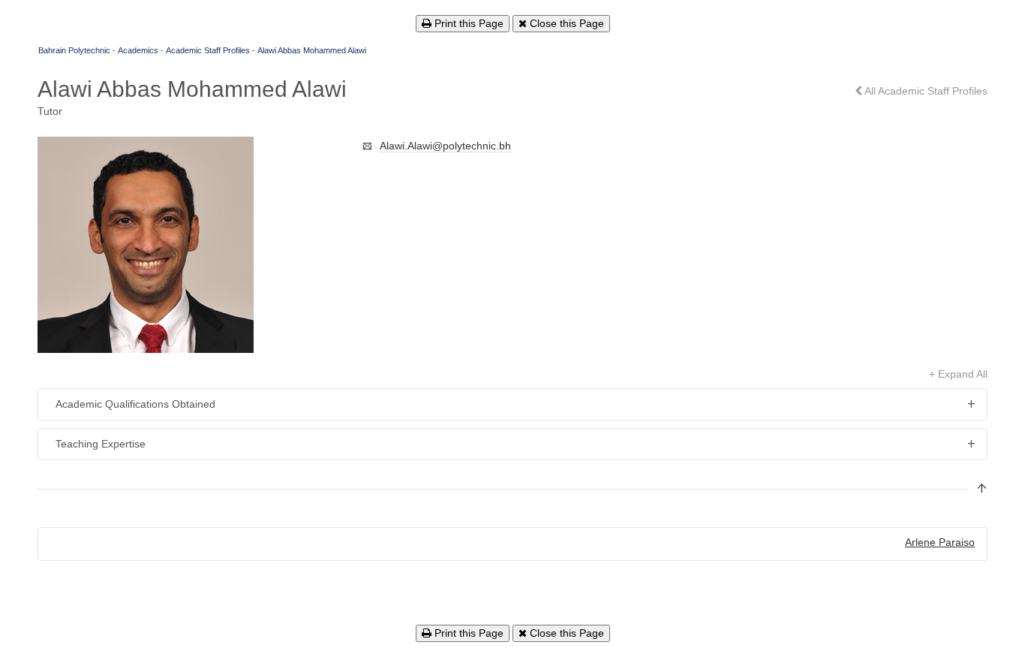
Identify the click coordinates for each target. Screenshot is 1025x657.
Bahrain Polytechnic (74, 50)
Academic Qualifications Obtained (135, 404)
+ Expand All (958, 374)
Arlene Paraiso (940, 542)
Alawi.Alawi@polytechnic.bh (445, 146)
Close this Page (565, 23)
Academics (138, 50)
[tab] (512, 404)
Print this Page (467, 23)
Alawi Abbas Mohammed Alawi (311, 50)
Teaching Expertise (101, 444)
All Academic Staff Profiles (924, 91)
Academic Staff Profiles (208, 50)
